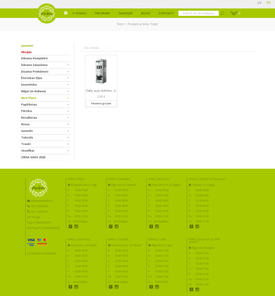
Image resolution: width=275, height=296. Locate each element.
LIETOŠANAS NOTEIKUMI (41, 253)
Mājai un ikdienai (33, 91)
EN (268, 2)
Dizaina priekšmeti (34, 71)
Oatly (106, 48)
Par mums (102, 13)
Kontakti (166, 13)
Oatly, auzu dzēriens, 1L (101, 90)
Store (120, 24)
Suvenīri (27, 131)
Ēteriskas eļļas (31, 78)
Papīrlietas (29, 104)
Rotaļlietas (29, 117)
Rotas (25, 124)
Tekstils (27, 137)
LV (259, 2)
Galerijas (125, 13)
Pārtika (26, 111)
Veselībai (27, 150)
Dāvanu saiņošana (34, 65)
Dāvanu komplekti (34, 58)
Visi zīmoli (91, 48)
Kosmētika (29, 84)
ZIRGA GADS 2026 (33, 157)
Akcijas (26, 52)
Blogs (145, 13)
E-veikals (79, 13)
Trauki (26, 144)
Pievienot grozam (101, 103)
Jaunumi (27, 45)
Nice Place (28, 98)
